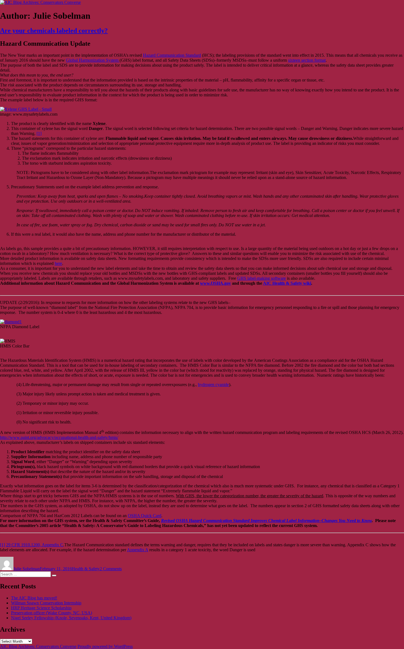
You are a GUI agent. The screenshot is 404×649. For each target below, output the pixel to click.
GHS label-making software (261, 278)
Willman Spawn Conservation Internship (46, 603)
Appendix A (137, 549)
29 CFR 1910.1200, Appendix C (34, 544)
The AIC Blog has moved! (34, 598)
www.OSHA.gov (215, 283)
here (58, 263)
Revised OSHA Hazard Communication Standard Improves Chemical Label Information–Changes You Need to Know (266, 520)
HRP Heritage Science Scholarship (41, 607)
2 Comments (111, 568)
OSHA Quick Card (144, 515)
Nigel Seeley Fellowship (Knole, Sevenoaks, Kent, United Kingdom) (71, 617)
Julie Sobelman (26, 568)
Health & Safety (86, 568)
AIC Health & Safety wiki (287, 283)
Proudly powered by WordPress (105, 646)
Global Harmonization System (93, 60)
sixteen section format (307, 60)
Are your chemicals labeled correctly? (54, 30)
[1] (39, 133)
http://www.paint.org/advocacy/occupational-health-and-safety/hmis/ (59, 437)
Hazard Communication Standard (172, 55)
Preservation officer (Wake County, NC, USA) (51, 612)
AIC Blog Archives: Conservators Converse (38, 646)
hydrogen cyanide (213, 384)
